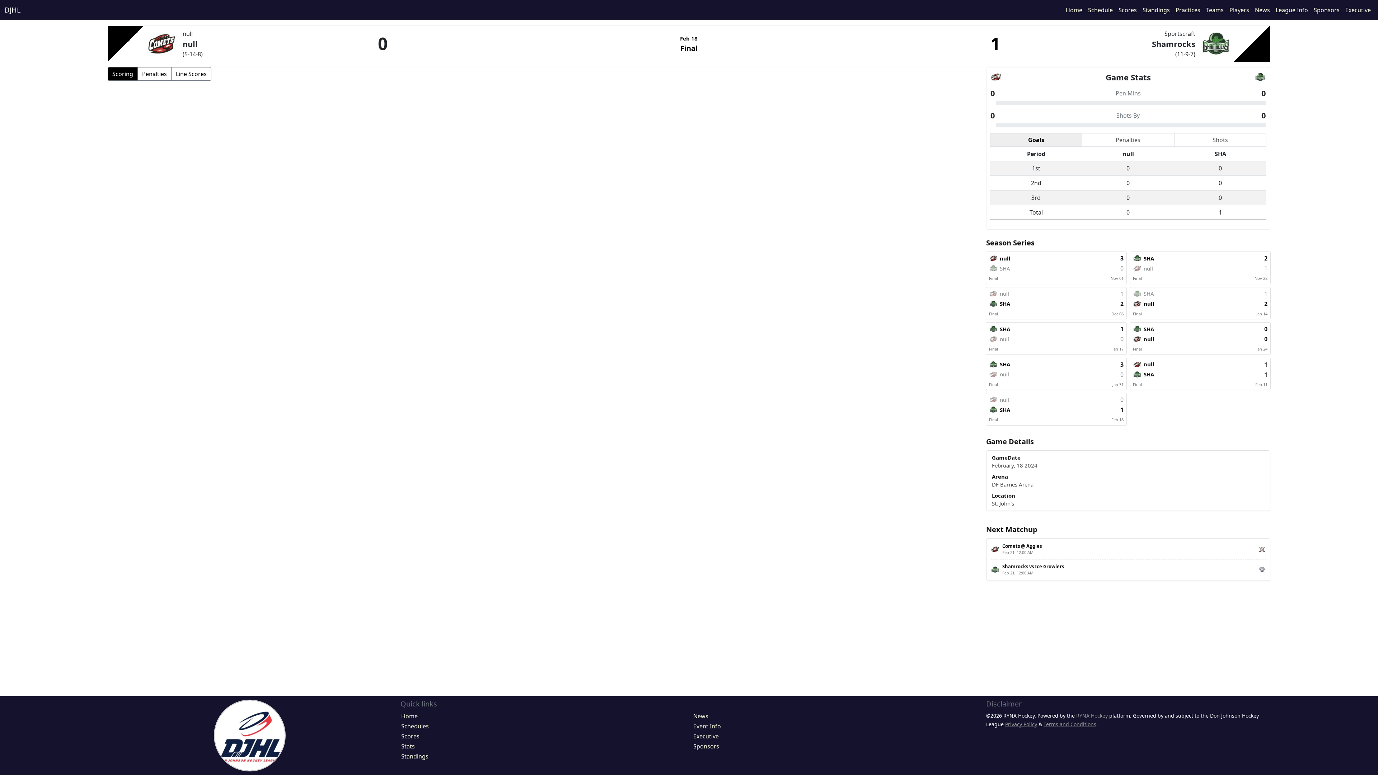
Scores (1128, 10)
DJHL (12, 10)
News (1262, 10)
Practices (1188, 10)
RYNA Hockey (1092, 715)
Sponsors (1327, 10)
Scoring (122, 74)
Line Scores (191, 74)
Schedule (1100, 10)
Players (1239, 10)
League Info (1292, 10)
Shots (1220, 140)
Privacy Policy (1021, 724)
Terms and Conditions (1070, 724)
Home (1074, 10)
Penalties (154, 74)
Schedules (415, 726)
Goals (1036, 140)
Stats (408, 746)
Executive (1358, 10)
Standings (1156, 10)
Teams (1215, 10)
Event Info (707, 726)
